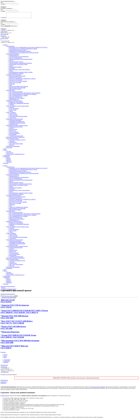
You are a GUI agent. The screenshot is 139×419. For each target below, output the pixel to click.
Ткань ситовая (12, 109)
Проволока (12, 83)
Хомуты (11, 65)
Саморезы (11, 104)
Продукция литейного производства (15, 137)
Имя (2, 2)
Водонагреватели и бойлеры (16, 73)
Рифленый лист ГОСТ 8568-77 (16, 98)
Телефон (3, 4)
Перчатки (11, 145)
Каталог (5, 44)
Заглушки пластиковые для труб (17, 139)
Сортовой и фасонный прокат (13, 74)
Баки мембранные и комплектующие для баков (21, 72)
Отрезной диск (13, 142)
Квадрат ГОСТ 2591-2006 (15, 80)
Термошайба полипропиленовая (17, 122)
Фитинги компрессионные (16, 126)
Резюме (3, 26)
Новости (8, 158)
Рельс (10, 85)
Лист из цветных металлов (16, 91)
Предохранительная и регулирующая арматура (20, 59)
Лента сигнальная (13, 132)
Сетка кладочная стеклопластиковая (18, 116)
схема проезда (4, 31)
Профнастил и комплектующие (14, 100)
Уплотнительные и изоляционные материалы (20, 63)
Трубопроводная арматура (12, 54)
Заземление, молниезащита (13, 146)
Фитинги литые (13, 129)
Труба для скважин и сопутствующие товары (17, 106)
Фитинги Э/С (12, 130)
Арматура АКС (13, 113)
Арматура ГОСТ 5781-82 (15, 77)
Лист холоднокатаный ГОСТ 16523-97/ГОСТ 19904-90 (22, 94)
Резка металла (9, 152)
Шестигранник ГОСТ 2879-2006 (17, 87)
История (8, 159)
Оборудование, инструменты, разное (18, 64)
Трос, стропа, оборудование (16, 143)
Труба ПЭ (11, 128)
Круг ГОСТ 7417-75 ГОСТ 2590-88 (18, 81)
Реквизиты (9, 161)
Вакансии (8, 160)
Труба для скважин (14, 108)
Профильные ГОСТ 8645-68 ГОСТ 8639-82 (20, 51)
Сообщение (3, 17)
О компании (6, 156)
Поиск (16, 295)
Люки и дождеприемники (15, 57)
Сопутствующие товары (12, 138)
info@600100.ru (4, 372)
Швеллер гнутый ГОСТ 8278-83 (17, 76)
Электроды (12, 141)
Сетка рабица (12, 117)
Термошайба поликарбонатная (16, 121)
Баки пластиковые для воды (16, 61)
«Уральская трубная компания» (97, 387)
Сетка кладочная (13, 115)
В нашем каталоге (5, 395)
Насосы (11, 70)
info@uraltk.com (4, 34)
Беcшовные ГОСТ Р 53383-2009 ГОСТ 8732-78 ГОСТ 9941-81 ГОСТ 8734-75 (28, 47)
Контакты (5, 163)
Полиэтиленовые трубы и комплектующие (17, 125)
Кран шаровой (12, 134)
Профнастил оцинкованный (16, 102)
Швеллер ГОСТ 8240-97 (15, 89)
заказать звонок (4, 38)
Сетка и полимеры (11, 112)
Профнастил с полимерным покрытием (19, 103)
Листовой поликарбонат (15, 120)
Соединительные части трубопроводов (19, 56)
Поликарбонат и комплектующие (14, 119)
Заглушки (11, 107)
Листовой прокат (10, 90)
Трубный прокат (10, 46)
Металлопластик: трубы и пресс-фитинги (19, 69)
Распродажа (9, 147)
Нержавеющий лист (14, 99)
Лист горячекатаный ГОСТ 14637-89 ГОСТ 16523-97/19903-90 (24, 93)
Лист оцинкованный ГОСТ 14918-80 (18, 95)
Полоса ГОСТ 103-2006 (15, 82)
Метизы (11, 60)
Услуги (5, 150)
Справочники (6, 155)
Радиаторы (12, 68)
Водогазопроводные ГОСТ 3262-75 (18, 50)
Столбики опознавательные (16, 135)
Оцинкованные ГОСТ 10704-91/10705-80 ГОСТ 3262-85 (23, 48)
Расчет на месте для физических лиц (15, 154)
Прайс (5, 148)
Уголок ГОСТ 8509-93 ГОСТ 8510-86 (18, 86)
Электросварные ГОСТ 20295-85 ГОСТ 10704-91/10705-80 (23, 52)
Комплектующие (13, 124)
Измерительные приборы (15, 67)
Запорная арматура (14, 55)
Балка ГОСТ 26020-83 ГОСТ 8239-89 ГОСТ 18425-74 (22, 78)
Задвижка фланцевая (14, 133)
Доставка (8, 151)
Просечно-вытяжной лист (15, 96)
